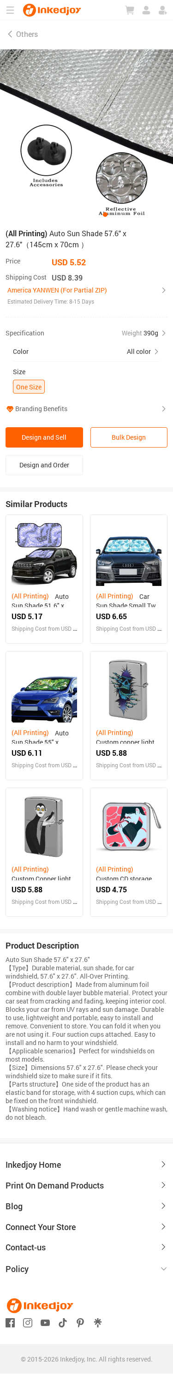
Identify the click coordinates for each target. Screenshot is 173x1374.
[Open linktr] (97, 1321)
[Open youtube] (45, 1321)
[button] (86, 296)
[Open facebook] (10, 1321)
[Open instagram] (27, 1321)
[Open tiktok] (62, 1321)
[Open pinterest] (80, 1321)
